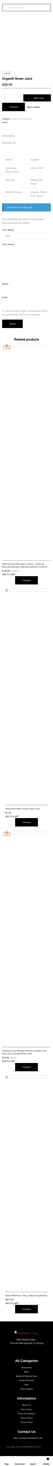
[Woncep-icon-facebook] (20, 1352)
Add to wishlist (33, 107)
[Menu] (3, 2)
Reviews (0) (9, 142)
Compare (13, 107)
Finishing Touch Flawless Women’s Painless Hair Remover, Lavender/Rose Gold (24, 1052)
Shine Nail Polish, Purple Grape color (22, 808)
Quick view (45, 574)
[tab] (23, 135)
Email (5, 297)
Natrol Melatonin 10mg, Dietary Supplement (26, 1295)
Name (5, 283)
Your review (9, 244)
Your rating (8, 229)
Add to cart (39, 97)
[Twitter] (27, 1352)
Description (8, 135)
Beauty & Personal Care (22, 119)
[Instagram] (33, 1352)
